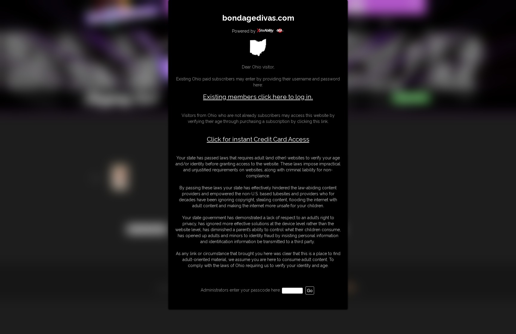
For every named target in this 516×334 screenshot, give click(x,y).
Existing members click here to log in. (258, 96)
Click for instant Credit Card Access (258, 139)
